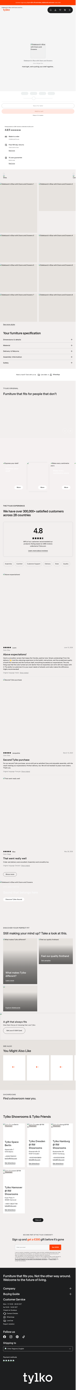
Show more (10, 874)
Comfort (19, 564)
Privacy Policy (52, 1259)
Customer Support (33, 564)
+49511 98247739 (11, 1204)
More (19, 487)
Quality (65, 564)
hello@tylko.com (34, 1160)
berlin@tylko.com (11, 1158)
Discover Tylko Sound (14, 899)
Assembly (8, 564)
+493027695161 (10, 1156)
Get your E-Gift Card (14, 1030)
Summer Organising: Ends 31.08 (38, 2)
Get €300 (55, 1247)
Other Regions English (15, 1349)
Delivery (48, 564)
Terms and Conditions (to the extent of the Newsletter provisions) (31, 1259)
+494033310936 (58, 1158)
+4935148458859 (35, 1158)
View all (38, 1220)
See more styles (9, 324)
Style (57, 564)
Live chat (44, 374)
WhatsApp (56, 374)
